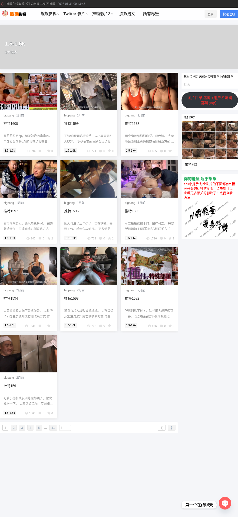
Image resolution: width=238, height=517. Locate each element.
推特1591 (10, 386)
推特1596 (71, 211)
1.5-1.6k (10, 150)
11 (53, 428)
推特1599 (71, 124)
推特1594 (10, 298)
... (45, 428)
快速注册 (229, 14)
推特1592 (132, 298)
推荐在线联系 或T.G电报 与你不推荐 (45, 3)
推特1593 (71, 298)
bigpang (8, 115)
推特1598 (132, 124)
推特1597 (10, 211)
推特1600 (10, 124)
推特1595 (132, 211)
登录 (211, 14)
